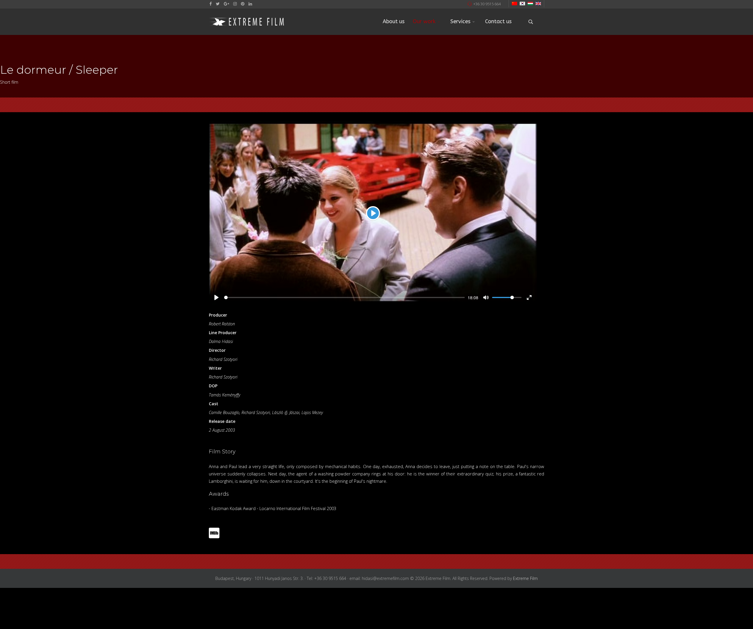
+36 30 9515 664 (487, 3)
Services (460, 21)
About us (393, 21)
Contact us (498, 21)
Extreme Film (525, 578)
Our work (424, 21)
